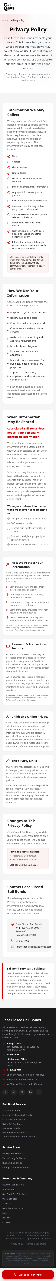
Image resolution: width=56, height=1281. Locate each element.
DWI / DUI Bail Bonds (12, 1124)
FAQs (4, 1213)
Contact (6, 1222)
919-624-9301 (23, 940)
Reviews (6, 1217)
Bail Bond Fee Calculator (14, 1194)
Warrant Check (9, 1198)
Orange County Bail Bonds (15, 1167)
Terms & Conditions (36, 1243)
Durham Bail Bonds (12, 1162)
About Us (6, 1203)
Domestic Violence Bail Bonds (17, 1115)
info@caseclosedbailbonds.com (34, 946)
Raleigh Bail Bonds (11, 1153)
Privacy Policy (16, 1243)
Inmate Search (9, 1189)
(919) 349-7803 (14, 1070)
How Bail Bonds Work (13, 1184)
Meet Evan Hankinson (13, 1208)
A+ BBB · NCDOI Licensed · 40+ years (25, 1084)
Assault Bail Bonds (11, 1110)
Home (5, 20)
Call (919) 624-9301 (30, 1274)
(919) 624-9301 (14, 1054)
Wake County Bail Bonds (14, 1158)
